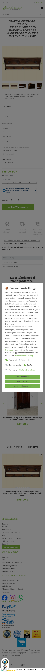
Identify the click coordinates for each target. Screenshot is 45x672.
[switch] (5, 668)
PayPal (30, 365)
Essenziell (13, 360)
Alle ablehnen (22, 381)
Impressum (10, 350)
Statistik (25, 360)
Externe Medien (15, 365)
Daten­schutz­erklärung (24, 356)
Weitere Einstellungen (28, 370)
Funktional (13, 370)
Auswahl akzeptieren (22, 386)
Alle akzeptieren (22, 377)
